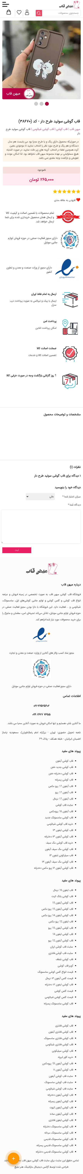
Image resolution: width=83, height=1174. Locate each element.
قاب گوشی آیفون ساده (61, 1114)
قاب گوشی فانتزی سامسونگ (58, 1038)
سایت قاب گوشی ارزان (61, 947)
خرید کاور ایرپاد (65, 1057)
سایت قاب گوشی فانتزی (60, 953)
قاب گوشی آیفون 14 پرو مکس (57, 915)
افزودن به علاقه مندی (64, 200)
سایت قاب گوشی (64, 805)
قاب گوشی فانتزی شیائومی (59, 1044)
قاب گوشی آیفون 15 (62, 903)
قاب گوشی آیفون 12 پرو (60, 941)
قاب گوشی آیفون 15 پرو (60, 928)
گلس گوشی (53, 601)
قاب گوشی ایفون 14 (62, 934)
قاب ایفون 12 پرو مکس (61, 922)
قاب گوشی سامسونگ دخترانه (58, 1127)
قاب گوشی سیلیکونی (62, 1051)
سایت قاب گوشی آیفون (61, 1076)
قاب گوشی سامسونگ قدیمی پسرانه (54, 1145)
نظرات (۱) (75, 467)
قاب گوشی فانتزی (64, 1026)
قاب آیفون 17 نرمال (63, 799)
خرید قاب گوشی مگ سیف (59, 843)
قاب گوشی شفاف (64, 959)
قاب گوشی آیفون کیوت (61, 1108)
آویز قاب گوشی (65, 966)
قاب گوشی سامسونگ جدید (59, 818)
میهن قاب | (74, 129)
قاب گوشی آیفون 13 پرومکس (57, 1064)
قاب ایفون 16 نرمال (63, 890)
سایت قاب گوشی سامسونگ (58, 1082)
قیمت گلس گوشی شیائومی (59, 997)
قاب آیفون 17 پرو (64, 792)
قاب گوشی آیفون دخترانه (60, 1095)
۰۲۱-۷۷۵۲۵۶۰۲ (41, 705)
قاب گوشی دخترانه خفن (61, 774)
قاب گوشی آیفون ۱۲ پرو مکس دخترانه (53, 868)
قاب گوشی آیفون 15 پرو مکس (57, 909)
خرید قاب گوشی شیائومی (60, 824)
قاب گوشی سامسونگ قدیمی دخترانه (54, 1152)
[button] (47, 104)
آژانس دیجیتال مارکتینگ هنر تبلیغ (31, 1167)
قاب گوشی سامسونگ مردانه (58, 1133)
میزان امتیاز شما (72, 497)
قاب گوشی (69, 601)
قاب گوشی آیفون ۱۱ (63, 1070)
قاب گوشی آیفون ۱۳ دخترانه (58, 837)
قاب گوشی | (61, 129)
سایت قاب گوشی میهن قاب (36, 1160)
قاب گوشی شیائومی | (42, 129)
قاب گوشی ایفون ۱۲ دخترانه (59, 985)
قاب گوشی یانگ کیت (62, 896)
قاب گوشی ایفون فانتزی (61, 1120)
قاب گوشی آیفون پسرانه (60, 1101)
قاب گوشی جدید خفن (62, 767)
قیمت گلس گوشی (63, 991)
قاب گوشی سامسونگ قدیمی (58, 1139)
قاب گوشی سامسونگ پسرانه (58, 1004)
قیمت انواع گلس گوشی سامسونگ (55, 972)
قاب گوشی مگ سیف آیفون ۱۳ (57, 862)
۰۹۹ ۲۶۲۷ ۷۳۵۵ (41, 714)
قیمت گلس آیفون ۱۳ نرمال (59, 978)
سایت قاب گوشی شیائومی (59, 1089)
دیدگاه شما (74, 505)
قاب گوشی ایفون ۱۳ (63, 830)
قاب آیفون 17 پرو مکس (60, 786)
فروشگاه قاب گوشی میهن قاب (65, 594)
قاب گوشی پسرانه (64, 780)
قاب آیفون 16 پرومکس (61, 811)
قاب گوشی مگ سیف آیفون (59, 849)
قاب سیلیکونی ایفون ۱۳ (61, 855)
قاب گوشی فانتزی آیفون (60, 1032)
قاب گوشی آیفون (64, 761)
